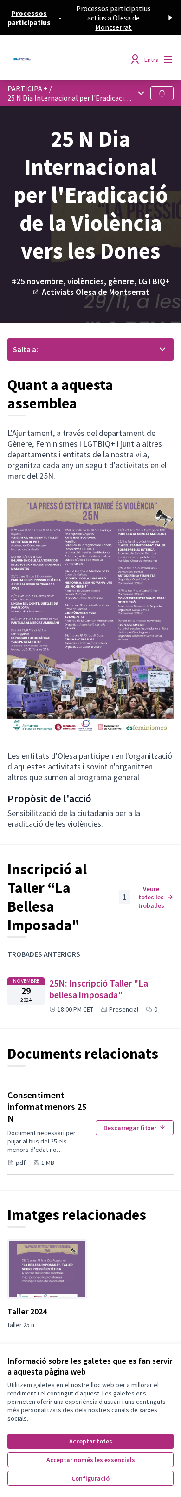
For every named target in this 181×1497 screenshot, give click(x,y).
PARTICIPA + (27, 88)
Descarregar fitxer (129, 1127)
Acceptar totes (90, 1441)
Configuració (90, 1478)
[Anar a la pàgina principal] (68, 60)
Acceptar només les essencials (90, 1460)
